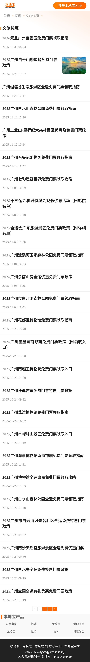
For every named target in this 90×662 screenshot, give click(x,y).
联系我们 (55, 646)
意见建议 (41, 646)
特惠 (18, 16)
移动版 (15, 646)
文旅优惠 (32, 16)
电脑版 (27, 646)
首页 (6, 16)
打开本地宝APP (70, 5)
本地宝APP (72, 646)
